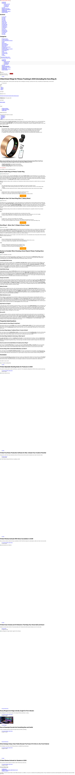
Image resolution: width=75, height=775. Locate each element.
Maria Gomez (4, 628)
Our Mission (6, 5)
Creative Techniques (6, 9)
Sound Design (4, 50)
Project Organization (5, 49)
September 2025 (4, 26)
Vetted (3, 7)
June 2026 (3, 18)
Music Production (5, 45)
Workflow (3, 55)
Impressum (4, 769)
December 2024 (4, 30)
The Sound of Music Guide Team (7, 370)
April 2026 (4, 20)
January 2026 (4, 23)
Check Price (23, 195)
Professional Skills (6, 11)
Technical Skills (4, 52)
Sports (3, 51)
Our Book (4, 2)
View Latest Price (3, 167)
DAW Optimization (5, 8)
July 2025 (3, 28)
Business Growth (5, 38)
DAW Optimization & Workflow (7, 40)
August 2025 (4, 27)
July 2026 (3, 17)
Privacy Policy (5, 770)
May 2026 (3, 19)
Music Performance (5, 44)
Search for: (2, 72)
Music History (4, 43)
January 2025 (4, 29)
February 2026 (4, 22)
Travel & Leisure (5, 53)
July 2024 (3, 33)
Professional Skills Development (7, 48)
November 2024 (4, 31)
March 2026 (4, 21)
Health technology (5, 109)
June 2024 (3, 34)
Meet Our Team (7, 61)
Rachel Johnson (2, 102)
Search (11, 73)
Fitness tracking (5, 108)
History (3, 42)
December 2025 (4, 24)
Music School (5, 12)
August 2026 (4, 16)
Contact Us (6, 62)
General (3, 41)
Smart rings (4, 110)
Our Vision (6, 6)
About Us (4, 3)
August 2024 (4, 32)
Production (4, 10)
